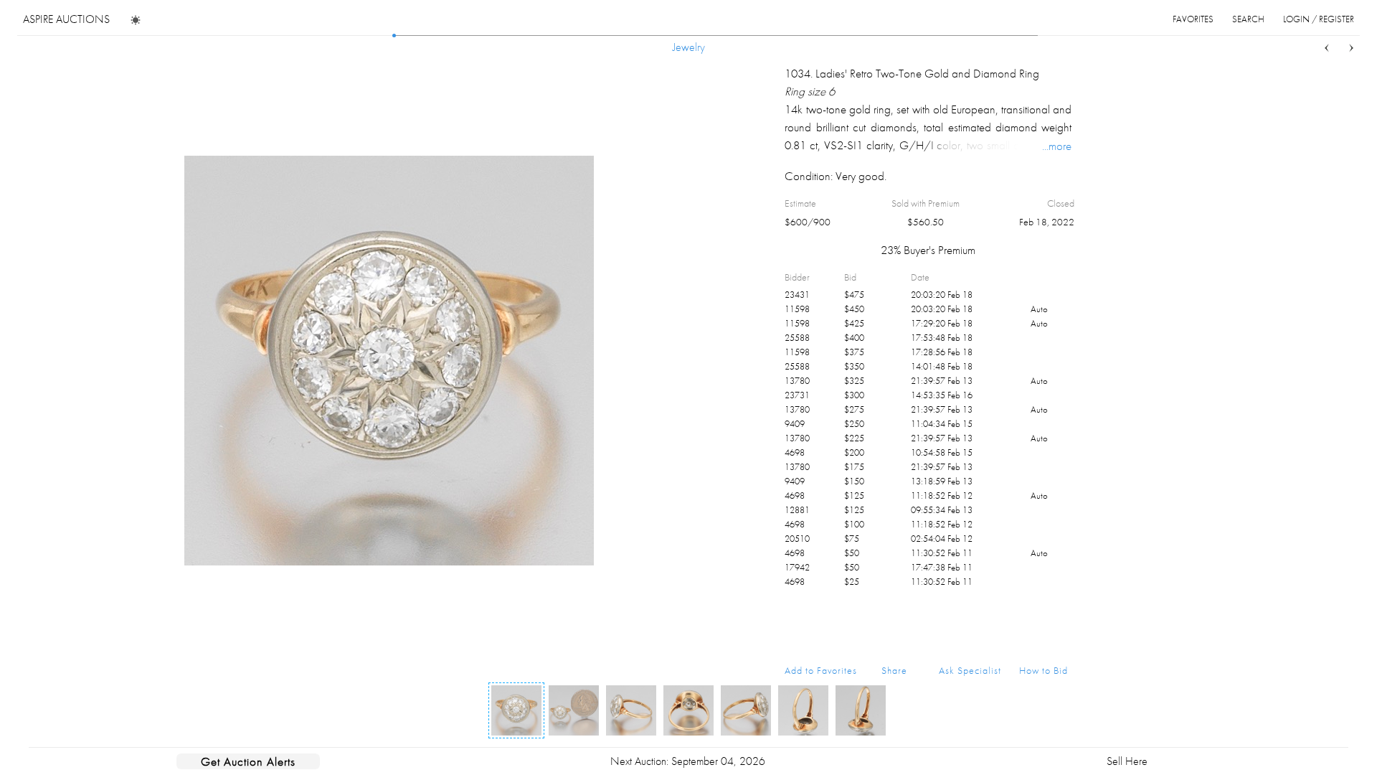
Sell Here (1127, 761)
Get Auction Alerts (248, 761)
